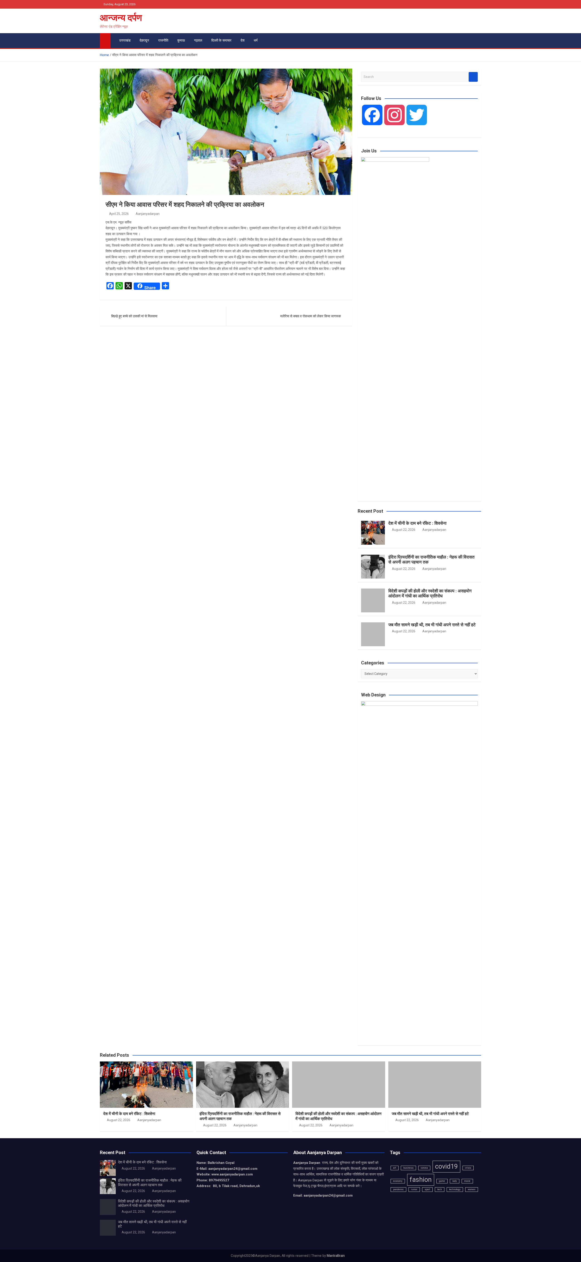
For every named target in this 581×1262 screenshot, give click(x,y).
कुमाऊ (181, 40)
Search (473, 77)
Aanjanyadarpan (148, 214)
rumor (414, 1189)
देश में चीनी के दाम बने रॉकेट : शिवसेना (417, 523)
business (408, 1167)
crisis (468, 1167)
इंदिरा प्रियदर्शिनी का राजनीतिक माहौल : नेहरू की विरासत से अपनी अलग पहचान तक (431, 559)
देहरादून (144, 40)
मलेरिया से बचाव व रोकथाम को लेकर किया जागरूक (310, 316)
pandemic (398, 1189)
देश (243, 40)
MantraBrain (336, 1256)
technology (454, 1189)
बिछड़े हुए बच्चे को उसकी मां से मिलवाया (134, 316)
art (394, 1167)
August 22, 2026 (403, 530)
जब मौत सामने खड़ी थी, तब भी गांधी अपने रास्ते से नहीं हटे (432, 624)
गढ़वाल (198, 40)
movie (467, 1181)
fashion (421, 1179)
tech (439, 1189)
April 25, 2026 (119, 214)
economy (397, 1181)
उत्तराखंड (124, 40)
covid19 (446, 1166)
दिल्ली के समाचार (221, 40)
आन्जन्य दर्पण (121, 17)
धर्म (256, 40)
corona (424, 1167)
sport (427, 1189)
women (471, 1189)
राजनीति (163, 40)
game (442, 1181)
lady (454, 1181)
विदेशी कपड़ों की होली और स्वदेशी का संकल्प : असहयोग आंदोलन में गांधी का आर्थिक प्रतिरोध (430, 593)
